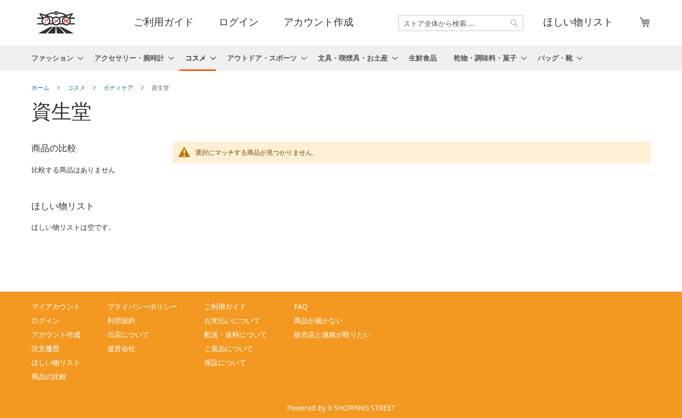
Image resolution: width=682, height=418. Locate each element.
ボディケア (119, 87)
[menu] (341, 58)
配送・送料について (235, 334)
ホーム (41, 87)
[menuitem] (54, 57)
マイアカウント (55, 306)
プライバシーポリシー (142, 306)
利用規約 (121, 320)
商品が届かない (318, 320)
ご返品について (228, 348)
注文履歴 (45, 348)
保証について (225, 362)
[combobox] (460, 23)
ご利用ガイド (164, 21)
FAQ (301, 306)
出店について (128, 334)
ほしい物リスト (578, 21)
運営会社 (121, 348)
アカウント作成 (318, 21)
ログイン (239, 21)
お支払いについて (232, 320)
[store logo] (56, 22)
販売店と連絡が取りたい (332, 334)
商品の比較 (48, 376)
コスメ (77, 87)
